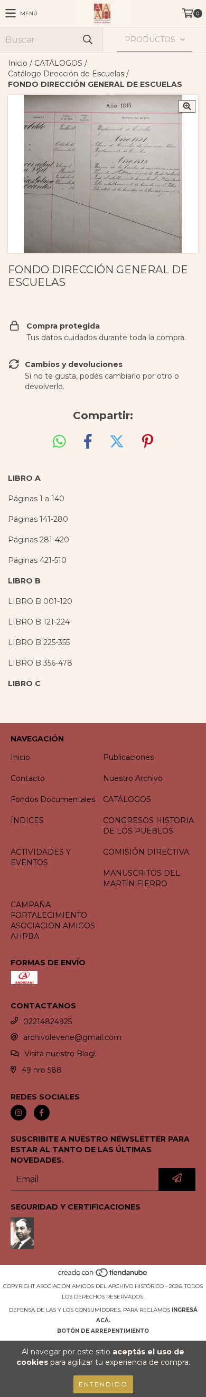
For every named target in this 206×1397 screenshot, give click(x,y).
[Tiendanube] (103, 1275)
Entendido (103, 1384)
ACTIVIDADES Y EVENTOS (41, 857)
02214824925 (47, 1021)
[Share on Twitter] (117, 441)
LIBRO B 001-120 (40, 601)
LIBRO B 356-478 (40, 663)
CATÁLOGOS (58, 63)
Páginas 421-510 (37, 560)
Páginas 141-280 (38, 519)
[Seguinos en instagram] (18, 1113)
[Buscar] (87, 40)
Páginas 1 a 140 (36, 498)
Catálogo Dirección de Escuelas (66, 73)
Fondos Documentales (53, 799)
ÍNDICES (27, 820)
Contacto (28, 778)
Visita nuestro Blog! (60, 1053)
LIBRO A (24, 478)
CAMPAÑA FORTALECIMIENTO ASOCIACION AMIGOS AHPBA (53, 920)
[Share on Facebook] (87, 441)
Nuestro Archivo (133, 778)
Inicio (17, 63)
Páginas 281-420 (38, 539)
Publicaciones (128, 757)
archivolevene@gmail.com (72, 1037)
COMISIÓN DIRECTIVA (146, 852)
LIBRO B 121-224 (39, 622)
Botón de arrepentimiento (103, 1330)
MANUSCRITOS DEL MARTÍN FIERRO (141, 878)
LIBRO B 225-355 (39, 642)
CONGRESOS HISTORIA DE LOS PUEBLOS (148, 826)
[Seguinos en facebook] (42, 1113)
